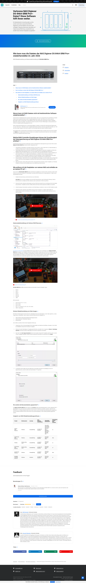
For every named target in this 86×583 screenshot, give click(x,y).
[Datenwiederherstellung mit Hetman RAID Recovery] (41, 223)
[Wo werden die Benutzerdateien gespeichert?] (38, 405)
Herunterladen (52, 107)
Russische (41, 507)
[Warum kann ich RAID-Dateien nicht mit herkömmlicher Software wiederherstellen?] (25, 115)
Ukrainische (36, 507)
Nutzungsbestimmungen (57, 577)
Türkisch (45, 507)
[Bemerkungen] (22, 481)
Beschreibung (58, 581)
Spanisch (27, 507)
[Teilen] (17, 547)
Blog (19, 4)
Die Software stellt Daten (17, 250)
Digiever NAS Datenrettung (20, 284)
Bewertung (22, 504)
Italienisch (50, 507)
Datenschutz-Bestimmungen (68, 577)
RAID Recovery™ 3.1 (24, 106)
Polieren (31, 507)
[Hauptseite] (2, 5)
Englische (23, 507)
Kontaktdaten (14, 4)
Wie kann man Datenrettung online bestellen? (25, 219)
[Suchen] (72, 5)
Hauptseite (7, 4)
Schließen (52, 581)
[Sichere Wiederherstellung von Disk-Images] (37, 311)
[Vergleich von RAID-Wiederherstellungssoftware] (39, 416)
